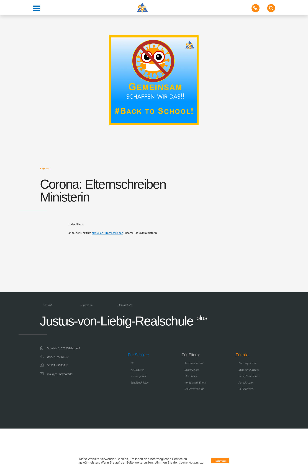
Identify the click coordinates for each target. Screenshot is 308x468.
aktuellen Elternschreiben (107, 232)
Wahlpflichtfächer (248, 376)
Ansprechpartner (193, 363)
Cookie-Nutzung (189, 462)
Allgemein (45, 168)
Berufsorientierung (248, 369)
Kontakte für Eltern (195, 382)
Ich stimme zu (220, 460)
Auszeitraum (245, 382)
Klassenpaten (138, 376)
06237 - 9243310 (57, 356)
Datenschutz (125, 305)
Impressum (86, 305)
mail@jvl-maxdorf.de (59, 373)
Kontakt (47, 305)
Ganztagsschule (247, 363)
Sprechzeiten (191, 369)
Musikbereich (245, 389)
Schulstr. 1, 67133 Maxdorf (63, 348)
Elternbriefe (191, 376)
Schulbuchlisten (139, 382)
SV (132, 363)
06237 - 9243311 (57, 365)
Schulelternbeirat (194, 389)
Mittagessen (137, 369)
